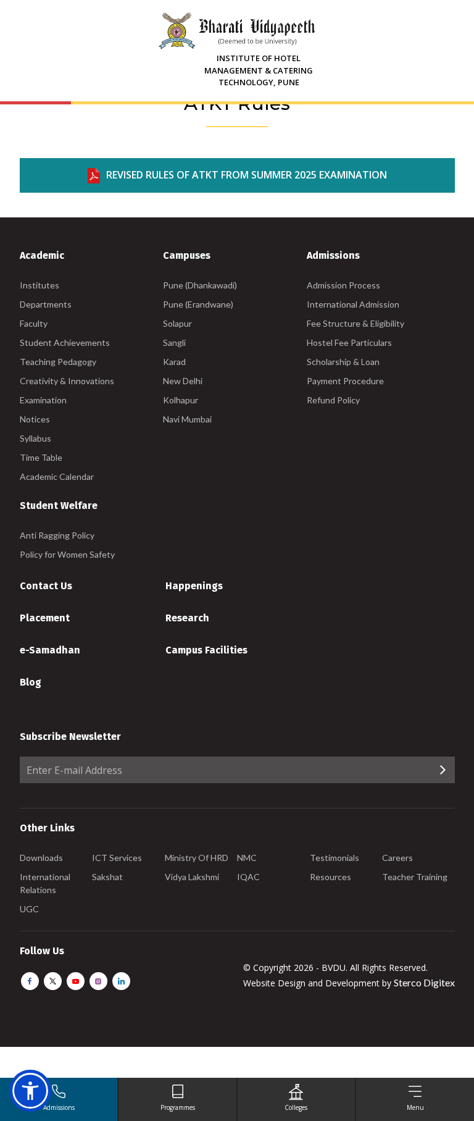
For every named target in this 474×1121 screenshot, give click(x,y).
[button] (30, 1091)
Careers (397, 857)
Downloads (41, 857)
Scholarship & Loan (343, 361)
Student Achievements (65, 342)
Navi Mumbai (187, 419)
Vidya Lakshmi (192, 876)
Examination (43, 400)
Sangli (174, 342)
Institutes (39, 285)
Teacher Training (414, 876)
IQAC (248, 876)
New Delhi (182, 381)
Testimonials (334, 857)
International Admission (353, 304)
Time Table (41, 457)
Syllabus (35, 438)
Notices (35, 419)
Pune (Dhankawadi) (200, 285)
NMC (247, 857)
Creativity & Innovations (67, 381)
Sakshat (107, 876)
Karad (174, 361)
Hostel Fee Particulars (349, 342)
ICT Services (117, 857)
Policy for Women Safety (67, 554)
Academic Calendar (57, 476)
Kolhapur (180, 400)
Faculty (34, 323)
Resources (330, 876)
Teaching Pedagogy (58, 361)
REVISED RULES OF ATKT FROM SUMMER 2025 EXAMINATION (246, 175)
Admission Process (343, 285)
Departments (46, 304)
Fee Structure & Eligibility (355, 323)
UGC (29, 909)
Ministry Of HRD (196, 857)
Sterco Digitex (424, 982)
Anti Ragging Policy (57, 535)
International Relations (45, 883)
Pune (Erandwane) (198, 304)
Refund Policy (333, 400)
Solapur (177, 323)
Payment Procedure (345, 381)
